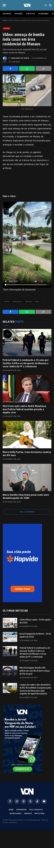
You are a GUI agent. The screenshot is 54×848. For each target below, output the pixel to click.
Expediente (21, 810)
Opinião (18, 14)
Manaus (28, 302)
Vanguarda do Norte (20, 58)
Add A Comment (27, 512)
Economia (43, 14)
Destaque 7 (17, 302)
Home (5, 20)
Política (30, 14)
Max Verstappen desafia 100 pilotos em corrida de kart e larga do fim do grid (35, 670)
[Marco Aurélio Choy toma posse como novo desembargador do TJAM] (27, 477)
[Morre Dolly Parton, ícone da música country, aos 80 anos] (27, 434)
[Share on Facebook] (10, 68)
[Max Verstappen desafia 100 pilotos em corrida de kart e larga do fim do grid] (10, 671)
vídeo (37, 302)
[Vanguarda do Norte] (27, 5)
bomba (7, 302)
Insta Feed (39, 813)
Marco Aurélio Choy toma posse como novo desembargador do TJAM (26, 496)
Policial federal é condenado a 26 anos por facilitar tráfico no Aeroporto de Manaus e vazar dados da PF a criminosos (26, 363)
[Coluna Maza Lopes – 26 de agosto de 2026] (10, 623)
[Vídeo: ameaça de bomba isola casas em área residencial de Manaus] (27, 90)
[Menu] (4, 5)
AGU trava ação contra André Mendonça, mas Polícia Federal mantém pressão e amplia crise (25, 409)
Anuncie (28, 813)
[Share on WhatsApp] (27, 68)
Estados (7, 14)
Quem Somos (15, 813)
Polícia (6, 28)
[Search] (50, 5)
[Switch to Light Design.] (45, 5)
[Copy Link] (43, 68)
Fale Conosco (36, 810)
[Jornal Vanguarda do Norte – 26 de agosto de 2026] (10, 637)
